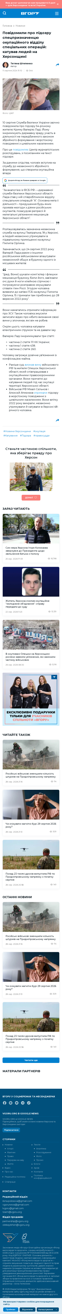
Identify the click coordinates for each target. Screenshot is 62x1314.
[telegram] (23, 1104)
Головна (7, 25)
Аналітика (41, 1148)
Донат (29, 497)
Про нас (9, 1171)
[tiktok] (29, 1104)
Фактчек (11, 1152)
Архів (36, 1168)
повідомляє (20, 149)
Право (10, 1156)
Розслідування (43, 1152)
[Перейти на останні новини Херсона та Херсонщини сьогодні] (30, 13)
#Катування (10, 435)
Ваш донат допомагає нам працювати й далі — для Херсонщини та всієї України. (30, 4)
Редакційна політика (15, 1177)
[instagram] (11, 1104)
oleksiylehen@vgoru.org (16, 1224)
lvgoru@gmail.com (13, 1208)
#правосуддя (41, 435)
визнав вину (33, 364)
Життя (10, 1164)
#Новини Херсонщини (17, 431)
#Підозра (25, 435)
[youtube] (17, 1104)
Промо (39, 1160)
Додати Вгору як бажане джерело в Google (26, 180)
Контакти (38, 1171)
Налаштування (45, 1309)
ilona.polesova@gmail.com (17, 1201)
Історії (10, 1148)
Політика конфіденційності (43, 1176)
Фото (39, 1156)
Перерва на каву (15, 1160)
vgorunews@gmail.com (16, 1204)
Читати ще (31, 1060)
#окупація (39, 431)
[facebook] (5, 1104)
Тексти (37, 1144)
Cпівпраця (10, 1182)
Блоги (37, 1164)
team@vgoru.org (12, 1212)
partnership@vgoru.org (15, 1221)
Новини (20, 25)
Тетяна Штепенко (21, 63)
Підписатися (11, 1130)
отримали (40, 392)
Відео (7, 1168)
